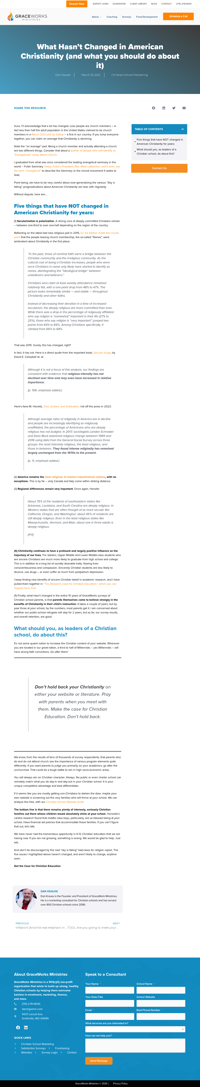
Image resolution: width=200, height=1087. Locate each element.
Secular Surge (102, 353)
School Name (144, 983)
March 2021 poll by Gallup (47, 134)
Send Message (99, 1060)
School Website (146, 997)
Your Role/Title (94, 997)
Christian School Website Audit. (65, 802)
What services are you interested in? (106, 1023)
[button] (153, 107)
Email (88, 1010)
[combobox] (135, 1029)
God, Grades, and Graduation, (61, 406)
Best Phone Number (148, 1010)
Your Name (91, 983)
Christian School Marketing (129, 74)
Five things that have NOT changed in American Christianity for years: (160, 142)
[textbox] (135, 1029)
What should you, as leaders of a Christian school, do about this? (156, 151)
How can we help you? (98, 1035)
